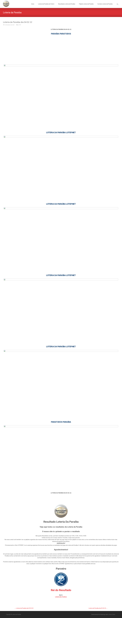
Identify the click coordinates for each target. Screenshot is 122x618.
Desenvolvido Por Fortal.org (98, 614)
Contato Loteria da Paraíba (105, 4)
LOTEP (19, 25)
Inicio (32, 4)
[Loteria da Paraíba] (4, 3)
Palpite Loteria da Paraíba (86, 4)
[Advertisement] (61, 49)
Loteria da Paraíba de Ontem (46, 4)
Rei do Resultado (61, 590)
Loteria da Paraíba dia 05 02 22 (98, 608)
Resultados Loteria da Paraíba (66, 4)
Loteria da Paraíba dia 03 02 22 (24, 608)
